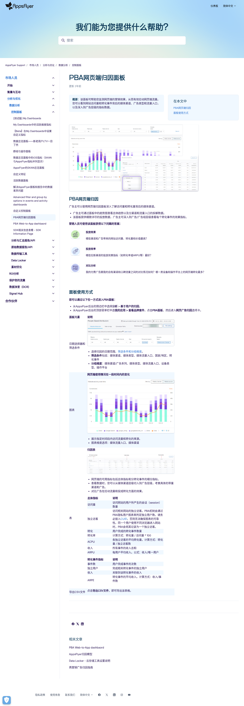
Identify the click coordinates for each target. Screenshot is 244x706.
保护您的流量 (17, 280)
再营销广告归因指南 (81, 667)
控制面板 (76, 65)
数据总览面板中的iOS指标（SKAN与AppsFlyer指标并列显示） (32, 159)
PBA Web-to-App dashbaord (86, 647)
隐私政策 (40, 694)
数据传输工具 (19, 253)
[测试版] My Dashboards (27, 118)
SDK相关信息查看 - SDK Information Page (27, 231)
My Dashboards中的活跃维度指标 (32, 124)
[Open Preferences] (6, 700)
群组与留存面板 (22, 151)
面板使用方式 (180, 112)
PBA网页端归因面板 (24, 217)
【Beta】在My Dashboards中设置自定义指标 (32, 132)
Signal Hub (16, 293)
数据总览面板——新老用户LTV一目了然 (33, 143)
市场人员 (34, 65)
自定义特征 (19, 174)
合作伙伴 (11, 301)
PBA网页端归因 (182, 107)
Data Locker (18, 260)
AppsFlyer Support (15, 65)
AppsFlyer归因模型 (80, 654)
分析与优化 (48, 65)
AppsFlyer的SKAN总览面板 (28, 167)
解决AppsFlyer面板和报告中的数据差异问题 (32, 188)
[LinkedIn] (82, 624)
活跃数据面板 (20, 180)
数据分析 (63, 65)
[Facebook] (73, 624)
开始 (10, 85)
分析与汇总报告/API (23, 240)
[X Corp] (77, 624)
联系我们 (70, 694)
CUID (124, 518)
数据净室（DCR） (20, 287)
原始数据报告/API (21, 247)
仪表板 (214, 5)
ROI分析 (14, 273)
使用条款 (55, 694)
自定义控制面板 (22, 211)
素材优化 (16, 267)
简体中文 (228, 5)
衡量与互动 (14, 92)
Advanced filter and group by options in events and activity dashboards (30, 200)
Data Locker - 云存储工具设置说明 (89, 660)
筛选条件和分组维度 (130, 351)
